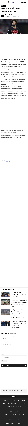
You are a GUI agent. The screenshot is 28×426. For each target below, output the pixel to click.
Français (3, 6)
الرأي (4, 400)
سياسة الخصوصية (13, 415)
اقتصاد (13, 400)
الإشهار (5, 415)
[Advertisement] (14, 47)
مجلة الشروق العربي (19, 412)
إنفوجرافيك (13, 403)
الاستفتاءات (21, 415)
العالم (18, 400)
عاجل (5, 412)
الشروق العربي (10, 406)
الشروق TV (18, 406)
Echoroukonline (9, 15)
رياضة (9, 400)
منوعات (19, 403)
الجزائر (23, 400)
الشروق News (6, 403)
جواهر (24, 403)
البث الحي (11, 412)
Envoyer (4, 361)
